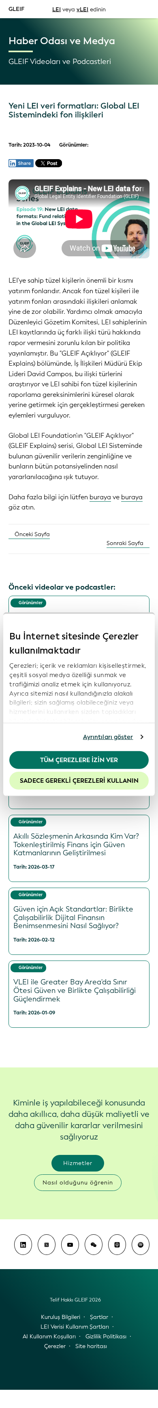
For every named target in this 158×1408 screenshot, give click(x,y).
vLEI (82, 9)
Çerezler (55, 1346)
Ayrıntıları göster (108, 737)
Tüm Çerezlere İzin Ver (79, 760)
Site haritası (91, 1346)
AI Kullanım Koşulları (49, 1336)
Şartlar (99, 1317)
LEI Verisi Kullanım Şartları (75, 1327)
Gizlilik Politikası (105, 1336)
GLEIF (16, 9)
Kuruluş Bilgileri (60, 1317)
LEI (56, 9)
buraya (100, 497)
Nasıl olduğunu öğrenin (78, 1182)
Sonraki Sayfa (126, 543)
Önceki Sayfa (31, 534)
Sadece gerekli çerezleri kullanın (79, 781)
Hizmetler (77, 1163)
